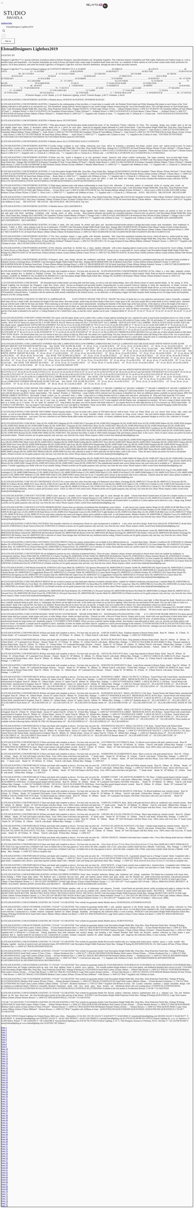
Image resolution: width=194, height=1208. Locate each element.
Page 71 (4, 1194)
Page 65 (4, 1179)
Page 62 (4, 1172)
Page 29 (4, 1094)
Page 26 (4, 1087)
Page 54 (4, 1153)
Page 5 (4, 1037)
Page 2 (4, 1030)
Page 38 (4, 1115)
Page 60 (4, 1168)
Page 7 (4, 1042)
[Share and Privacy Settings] (3, 35)
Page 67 (4, 1184)
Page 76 (4, 1206)
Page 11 (4, 1051)
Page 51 (4, 1146)
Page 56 (4, 1158)
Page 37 (4, 1113)
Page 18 (4, 1068)
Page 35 (4, 1108)
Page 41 (4, 1122)
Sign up (8, 41)
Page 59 (4, 1165)
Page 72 (4, 1196)
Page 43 (4, 1127)
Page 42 (4, 1125)
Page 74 (4, 1201)
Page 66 (4, 1182)
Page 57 (4, 1160)
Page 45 (4, 1132)
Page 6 (4, 1039)
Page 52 (4, 1149)
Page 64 (4, 1177)
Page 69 (4, 1189)
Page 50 (4, 1144)
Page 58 (4, 1163)
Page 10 (4, 1049)
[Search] (3, 30)
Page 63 (4, 1175)
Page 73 (4, 1198)
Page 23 (4, 1080)
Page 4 (4, 1035)
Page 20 (4, 1073)
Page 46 (4, 1134)
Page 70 (4, 1191)
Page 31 (4, 1099)
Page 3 (4, 1032)
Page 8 (4, 1044)
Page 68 (4, 1187)
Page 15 (4, 1061)
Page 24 (4, 1082)
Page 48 (4, 1139)
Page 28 (4, 1092)
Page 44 (4, 1130)
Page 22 (4, 1077)
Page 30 (4, 1096)
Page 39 (4, 1118)
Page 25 (4, 1084)
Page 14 (4, 1058)
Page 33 (4, 1103)
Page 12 (4, 1054)
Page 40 (4, 1120)
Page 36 (4, 1111)
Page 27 (4, 1089)
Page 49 (4, 1141)
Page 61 (4, 1170)
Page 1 (4, 1028)
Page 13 (4, 1056)
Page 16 (4, 1063)
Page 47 (4, 1137)
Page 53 (4, 1151)
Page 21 (4, 1075)
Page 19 (4, 1070)
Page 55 (4, 1156)
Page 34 (4, 1106)
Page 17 (4, 1066)
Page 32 (4, 1101)
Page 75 (4, 1203)
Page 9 (4, 1047)
